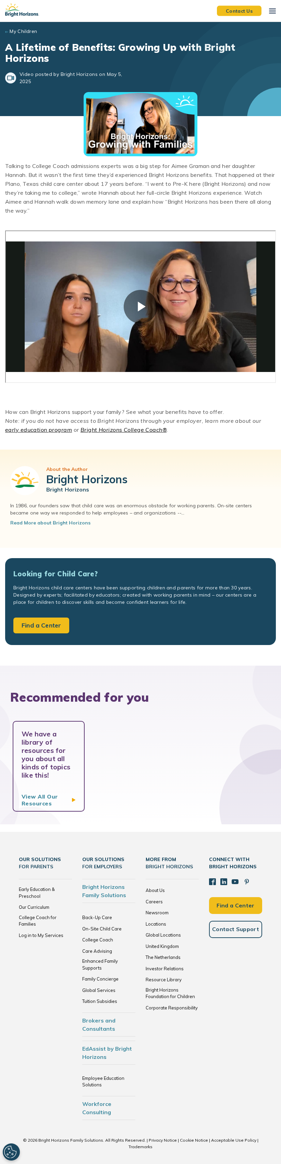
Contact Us (239, 11)
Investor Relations (165, 968)
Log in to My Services (41, 935)
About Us (155, 890)
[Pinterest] (246, 881)
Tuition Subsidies (99, 1001)
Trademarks (140, 1146)
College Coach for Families (38, 921)
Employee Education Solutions (103, 1081)
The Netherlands (163, 957)
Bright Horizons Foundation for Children (170, 993)
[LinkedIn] (223, 881)
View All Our (40, 800)
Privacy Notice (163, 1140)
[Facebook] (212, 881)
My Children (23, 31)
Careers (154, 901)
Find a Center (41, 625)
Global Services (98, 990)
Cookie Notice (194, 1140)
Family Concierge (100, 979)
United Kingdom (162, 946)
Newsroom (157, 912)
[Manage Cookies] (11, 1152)
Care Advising (97, 951)
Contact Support (235, 929)
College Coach (97, 939)
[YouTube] (235, 881)
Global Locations (163, 935)
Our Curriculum (34, 907)
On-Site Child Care (102, 928)
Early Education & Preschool (37, 892)
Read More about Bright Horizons (50, 523)
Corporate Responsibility (172, 1007)
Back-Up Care (97, 917)
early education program (38, 429)
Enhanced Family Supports (100, 964)
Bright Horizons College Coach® (124, 429)
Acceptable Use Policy (233, 1140)
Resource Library (164, 979)
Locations (156, 924)
